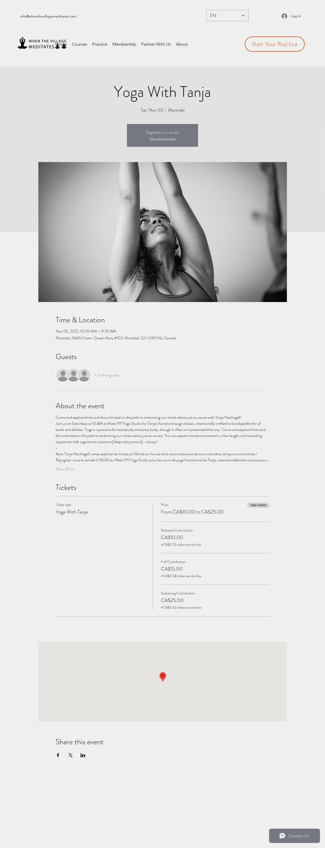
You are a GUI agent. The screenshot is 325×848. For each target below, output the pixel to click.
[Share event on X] (70, 755)
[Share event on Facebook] (58, 755)
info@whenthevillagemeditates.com (48, 16)
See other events (162, 138)
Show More (65, 469)
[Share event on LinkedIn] (82, 755)
